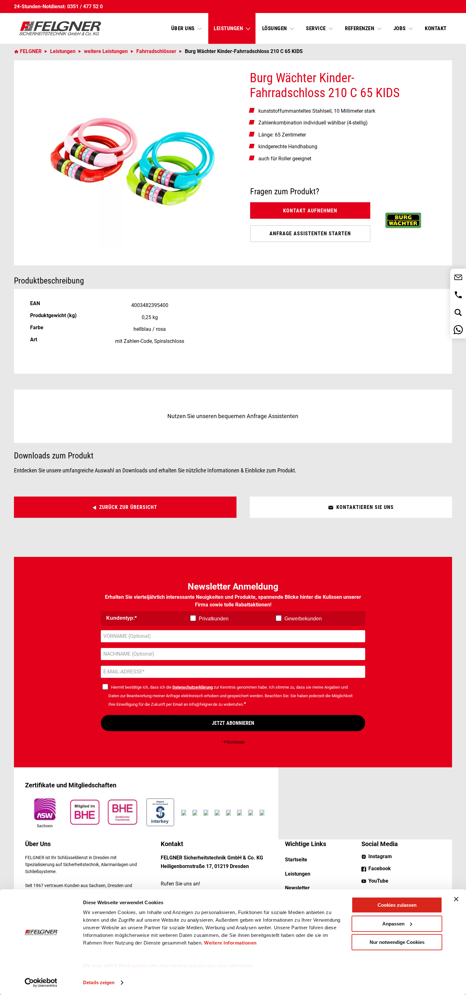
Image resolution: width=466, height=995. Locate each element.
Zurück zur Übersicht (128, 507)
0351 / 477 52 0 (85, 6)
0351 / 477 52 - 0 (458, 295)
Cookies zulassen (397, 905)
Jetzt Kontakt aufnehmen (458, 277)
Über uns (183, 28)
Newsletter (297, 888)
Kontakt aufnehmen (310, 211)
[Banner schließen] (456, 899)
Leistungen (229, 28)
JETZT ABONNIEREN (233, 723)
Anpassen (393, 923)
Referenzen (360, 28)
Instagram (380, 856)
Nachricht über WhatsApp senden (458, 329)
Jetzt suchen (458, 312)
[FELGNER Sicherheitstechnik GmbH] (60, 28)
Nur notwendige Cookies (397, 942)
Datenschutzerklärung (192, 687)
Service (316, 28)
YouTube (378, 881)
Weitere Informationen (230, 942)
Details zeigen (98, 982)
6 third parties (131, 965)
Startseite (296, 860)
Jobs (400, 28)
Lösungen (275, 28)
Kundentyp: (120, 618)
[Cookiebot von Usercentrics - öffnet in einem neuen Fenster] (41, 982)
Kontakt (436, 28)
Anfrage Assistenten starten (310, 233)
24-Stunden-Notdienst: (40, 6)
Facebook (379, 868)
